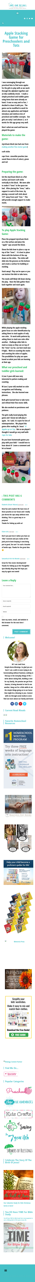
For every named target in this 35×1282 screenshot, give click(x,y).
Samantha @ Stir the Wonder (11, 559)
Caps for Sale (6, 435)
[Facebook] (25, 18)
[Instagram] (27, 18)
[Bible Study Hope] (18, 1237)
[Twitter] (29, 18)
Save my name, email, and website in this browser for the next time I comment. (15, 622)
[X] (24, 704)
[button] (17, 13)
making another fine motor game (14, 146)
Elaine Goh (5, 531)
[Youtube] (32, 18)
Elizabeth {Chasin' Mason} (10, 504)
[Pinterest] (20, 704)
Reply (26, 504)
